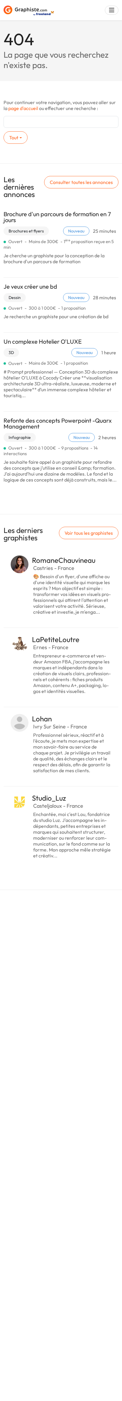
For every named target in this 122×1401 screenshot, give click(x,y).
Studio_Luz (49, 798)
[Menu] (111, 10)
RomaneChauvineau (63, 560)
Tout (13, 137)
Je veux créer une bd (30, 286)
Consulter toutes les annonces (81, 182)
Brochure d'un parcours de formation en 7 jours (57, 217)
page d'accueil (23, 108)
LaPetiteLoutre (55, 639)
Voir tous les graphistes (89, 533)
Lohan (42, 718)
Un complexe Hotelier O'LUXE (43, 341)
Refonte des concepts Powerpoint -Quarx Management (58, 423)
